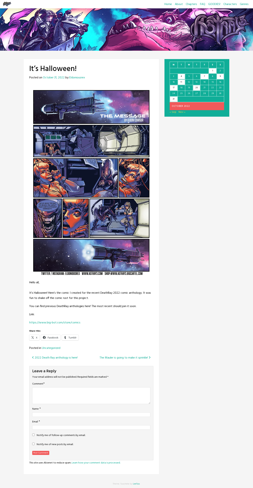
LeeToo (136, 484)
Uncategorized (51, 348)
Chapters (191, 4)
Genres (244, 4)
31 (174, 99)
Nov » (182, 112)
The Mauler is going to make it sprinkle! (124, 357)
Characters (230, 4)
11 (181, 82)
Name (35, 409)
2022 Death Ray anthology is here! (56, 357)
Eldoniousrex (77, 77)
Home (168, 4)
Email (35, 422)
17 (174, 87)
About (179, 4)
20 (196, 87)
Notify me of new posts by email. (55, 444)
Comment (37, 384)
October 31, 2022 (54, 77)
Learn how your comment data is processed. (96, 463)
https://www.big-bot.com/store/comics (54, 322)
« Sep (173, 112)
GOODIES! (214, 4)
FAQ (202, 4)
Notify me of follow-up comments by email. (61, 435)
